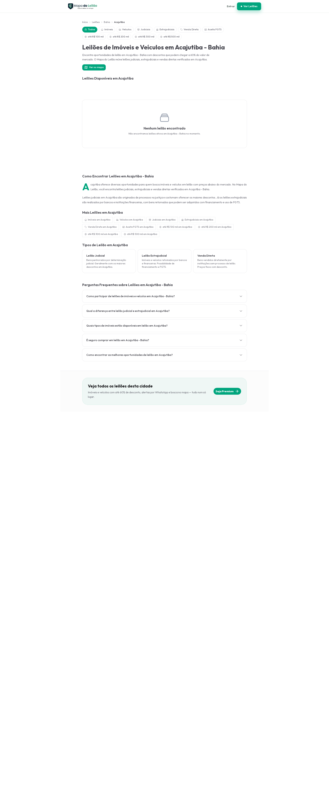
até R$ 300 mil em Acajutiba (103, 234)
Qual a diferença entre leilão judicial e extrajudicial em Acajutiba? (128, 311)
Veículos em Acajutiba (131, 219)
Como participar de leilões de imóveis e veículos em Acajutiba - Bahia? (130, 296)
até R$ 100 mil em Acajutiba (177, 226)
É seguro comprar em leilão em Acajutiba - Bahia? (117, 340)
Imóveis (108, 29)
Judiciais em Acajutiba (163, 219)
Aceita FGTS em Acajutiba (139, 226)
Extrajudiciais (167, 29)
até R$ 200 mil (121, 36)
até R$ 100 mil (95, 36)
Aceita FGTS (215, 29)
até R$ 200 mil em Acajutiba (216, 226)
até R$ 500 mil (171, 36)
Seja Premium (225, 391)
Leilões (96, 22)
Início (85, 22)
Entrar (231, 6)
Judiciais (145, 29)
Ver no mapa (96, 67)
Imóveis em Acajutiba (99, 219)
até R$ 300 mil (146, 36)
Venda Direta (191, 29)
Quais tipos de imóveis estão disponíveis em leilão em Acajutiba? (127, 325)
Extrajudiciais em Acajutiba (199, 219)
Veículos (126, 29)
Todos (91, 29)
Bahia (107, 22)
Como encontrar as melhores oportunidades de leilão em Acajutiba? (129, 355)
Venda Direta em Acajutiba (102, 226)
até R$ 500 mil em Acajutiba (142, 234)
